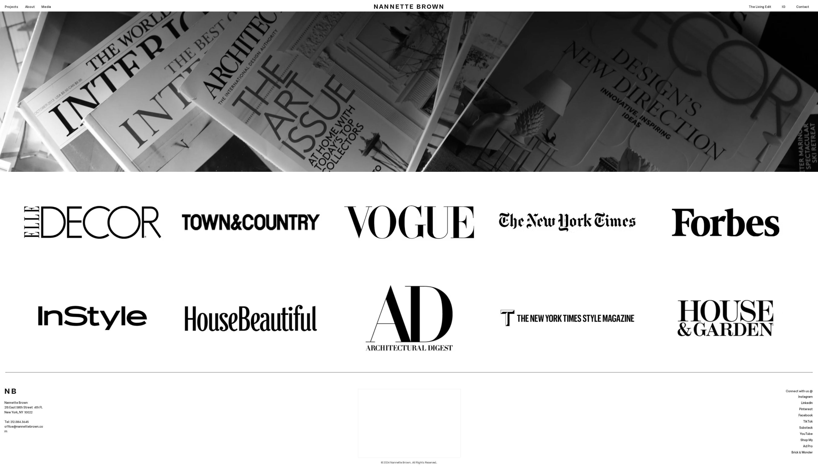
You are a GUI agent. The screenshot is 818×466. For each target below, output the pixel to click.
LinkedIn (807, 403)
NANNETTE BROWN (409, 6)
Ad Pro (808, 446)
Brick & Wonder (803, 452)
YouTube (806, 434)
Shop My (807, 440)
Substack (806, 427)
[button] (11, 7)
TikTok (808, 421)
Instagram (805, 396)
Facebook (806, 415)
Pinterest (806, 409)
